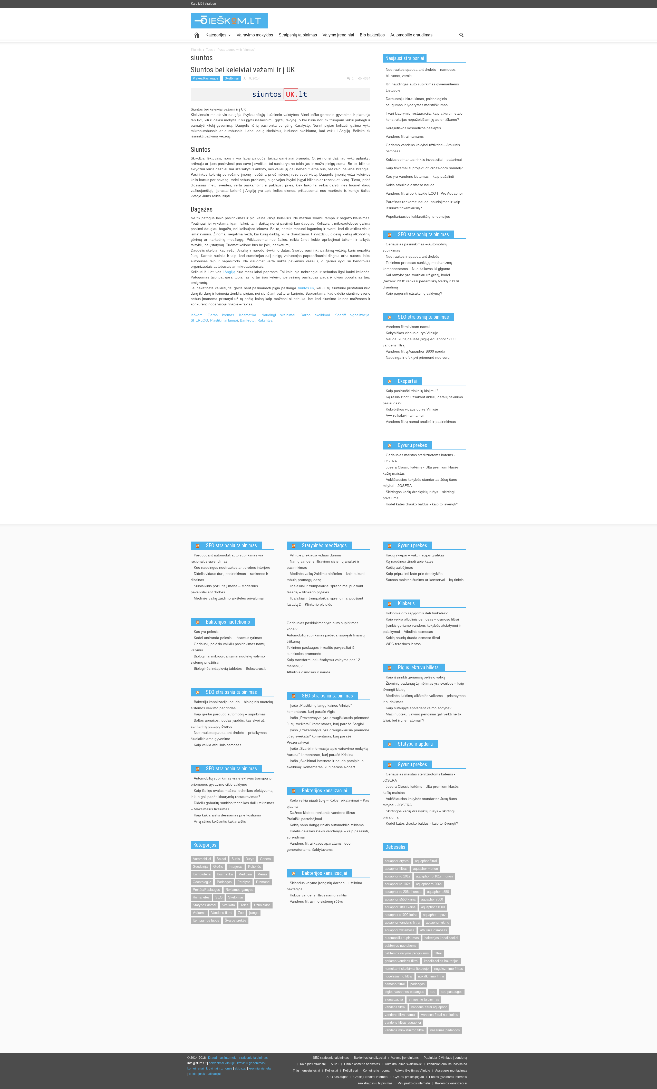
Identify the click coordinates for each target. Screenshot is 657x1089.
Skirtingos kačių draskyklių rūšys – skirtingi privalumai (419, 495)
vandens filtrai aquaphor (429, 1007)
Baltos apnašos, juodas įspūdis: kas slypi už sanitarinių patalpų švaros (228, 723)
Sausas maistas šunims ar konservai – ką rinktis (424, 580)
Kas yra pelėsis (206, 632)
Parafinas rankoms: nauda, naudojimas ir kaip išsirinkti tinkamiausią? (423, 205)
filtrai (438, 953)
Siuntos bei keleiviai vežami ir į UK (243, 69)
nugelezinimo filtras (448, 969)
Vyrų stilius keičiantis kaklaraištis (220, 821)
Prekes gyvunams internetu (448, 1077)
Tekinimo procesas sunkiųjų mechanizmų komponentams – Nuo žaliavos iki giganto (417, 266)
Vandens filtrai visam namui (408, 327)
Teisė (244, 905)
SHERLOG (199, 320)
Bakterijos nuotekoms (228, 622)
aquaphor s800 (432, 899)
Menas (262, 874)
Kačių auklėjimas (399, 567)
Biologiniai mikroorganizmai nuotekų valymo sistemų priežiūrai (228, 659)
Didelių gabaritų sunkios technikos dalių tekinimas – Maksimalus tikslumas (232, 806)
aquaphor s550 (438, 892)
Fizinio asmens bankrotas (362, 1064)
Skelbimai (232, 78)
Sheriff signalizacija (352, 315)
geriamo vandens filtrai (401, 961)
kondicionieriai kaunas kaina (447, 1064)
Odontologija (202, 882)
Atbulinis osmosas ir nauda (308, 672)
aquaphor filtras (396, 869)
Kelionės (254, 866)
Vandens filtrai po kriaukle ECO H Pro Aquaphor (424, 193)
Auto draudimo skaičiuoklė (403, 1064)
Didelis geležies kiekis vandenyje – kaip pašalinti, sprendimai (328, 834)
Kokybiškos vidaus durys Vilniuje (412, 333)
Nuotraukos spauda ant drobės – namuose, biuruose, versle (421, 72)
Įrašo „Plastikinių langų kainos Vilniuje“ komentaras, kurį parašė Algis (319, 708)
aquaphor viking (437, 922)
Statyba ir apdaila (415, 744)
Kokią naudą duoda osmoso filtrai (413, 638)
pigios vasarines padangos (404, 992)
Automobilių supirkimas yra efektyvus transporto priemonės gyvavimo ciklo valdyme (231, 781)
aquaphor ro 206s (429, 884)
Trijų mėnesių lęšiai (306, 1070)
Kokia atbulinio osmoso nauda (410, 185)
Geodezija (200, 866)
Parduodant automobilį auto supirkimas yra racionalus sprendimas (227, 558)
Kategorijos (214, 37)
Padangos (224, 882)
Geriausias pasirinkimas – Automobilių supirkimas (415, 247)
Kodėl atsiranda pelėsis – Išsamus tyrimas (228, 638)
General (266, 859)
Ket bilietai (350, 1070)
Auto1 (335, 1064)
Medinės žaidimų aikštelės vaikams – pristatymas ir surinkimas (424, 699)
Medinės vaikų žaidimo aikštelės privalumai (229, 598)
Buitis (235, 859)
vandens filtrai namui (400, 1015)
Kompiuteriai (202, 874)
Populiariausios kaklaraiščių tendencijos (418, 216)
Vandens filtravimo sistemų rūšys (316, 901)
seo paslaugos (451, 992)
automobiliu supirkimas (402, 938)
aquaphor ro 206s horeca (403, 892)
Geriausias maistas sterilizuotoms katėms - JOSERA (419, 458)
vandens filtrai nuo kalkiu (439, 1015)
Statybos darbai (204, 905)
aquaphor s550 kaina (400, 899)
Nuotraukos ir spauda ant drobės (412, 256)
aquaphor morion (425, 869)
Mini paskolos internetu (414, 1083)
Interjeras (236, 866)
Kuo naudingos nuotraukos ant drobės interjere (232, 567)
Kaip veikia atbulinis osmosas (217, 745)
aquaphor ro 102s (397, 884)
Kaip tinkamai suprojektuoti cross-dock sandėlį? (424, 168)
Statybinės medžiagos (324, 545)
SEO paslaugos (337, 1077)
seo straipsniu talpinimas (375, 1083)
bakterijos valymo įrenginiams (407, 953)
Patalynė (243, 882)
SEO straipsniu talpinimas (231, 545)
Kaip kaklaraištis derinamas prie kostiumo (227, 815)
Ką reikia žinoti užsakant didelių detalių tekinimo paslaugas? (423, 400)
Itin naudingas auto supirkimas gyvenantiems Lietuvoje (422, 87)
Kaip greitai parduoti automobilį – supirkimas (230, 714)
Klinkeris (406, 603)
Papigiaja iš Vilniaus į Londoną (445, 1058)
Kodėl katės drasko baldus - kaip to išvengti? (422, 504)
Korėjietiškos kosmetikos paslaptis (413, 128)
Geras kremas (221, 315)
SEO (219, 897)
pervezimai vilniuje (222, 1063)
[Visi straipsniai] (197, 35)
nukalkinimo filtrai (431, 976)
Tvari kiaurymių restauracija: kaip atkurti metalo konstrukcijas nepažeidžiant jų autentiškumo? (424, 116)
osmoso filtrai (395, 984)
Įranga (253, 913)
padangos (417, 984)
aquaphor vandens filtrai (402, 922)
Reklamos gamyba (239, 890)
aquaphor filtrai (426, 861)
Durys (250, 859)
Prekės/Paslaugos (205, 78)
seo (432, 992)
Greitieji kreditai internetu (370, 1077)
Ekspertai (407, 381)
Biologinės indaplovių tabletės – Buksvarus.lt (230, 668)
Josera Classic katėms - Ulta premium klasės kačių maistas (421, 470)
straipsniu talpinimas (424, 999)
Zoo (241, 913)
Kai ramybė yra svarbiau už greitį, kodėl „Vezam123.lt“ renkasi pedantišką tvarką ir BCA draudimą (421, 281)
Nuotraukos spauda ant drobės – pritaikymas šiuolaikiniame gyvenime (229, 736)
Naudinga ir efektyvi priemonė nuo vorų (418, 357)
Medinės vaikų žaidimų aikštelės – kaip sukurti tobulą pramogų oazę (325, 577)
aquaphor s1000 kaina (401, 915)
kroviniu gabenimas (251, 1063)
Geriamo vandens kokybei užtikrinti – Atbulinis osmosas (423, 148)
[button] (461, 34)
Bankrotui (247, 320)
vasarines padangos (445, 1030)
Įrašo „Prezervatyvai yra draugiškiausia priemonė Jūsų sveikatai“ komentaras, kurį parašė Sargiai (328, 721)
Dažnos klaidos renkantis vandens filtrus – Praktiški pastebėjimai (322, 816)
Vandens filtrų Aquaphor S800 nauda (415, 351)
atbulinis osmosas (433, 930)
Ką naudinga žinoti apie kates (409, 561)
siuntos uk (305, 288)
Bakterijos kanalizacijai (324, 790)
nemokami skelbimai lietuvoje (407, 969)
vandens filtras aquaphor (403, 1022)
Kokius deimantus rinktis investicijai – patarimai (424, 159)
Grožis (218, 866)
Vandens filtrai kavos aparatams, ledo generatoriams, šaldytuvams (319, 846)
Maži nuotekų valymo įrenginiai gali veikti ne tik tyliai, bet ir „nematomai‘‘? (422, 717)
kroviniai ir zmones (219, 1068)
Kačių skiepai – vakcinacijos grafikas (415, 555)
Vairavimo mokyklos (255, 35)
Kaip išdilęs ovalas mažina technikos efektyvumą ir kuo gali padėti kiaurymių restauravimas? (232, 793)
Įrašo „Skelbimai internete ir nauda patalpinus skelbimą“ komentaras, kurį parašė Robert (325, 764)
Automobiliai (202, 859)
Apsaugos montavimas (451, 1070)
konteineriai (195, 1068)
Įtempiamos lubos (206, 920)
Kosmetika (247, 315)
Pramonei (263, 882)
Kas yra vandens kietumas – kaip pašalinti (420, 176)
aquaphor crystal (397, 861)
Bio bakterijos (372, 35)
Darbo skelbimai (315, 315)
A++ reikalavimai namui (404, 415)
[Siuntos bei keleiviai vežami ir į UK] (280, 94)
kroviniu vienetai (260, 1068)
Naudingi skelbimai (278, 315)
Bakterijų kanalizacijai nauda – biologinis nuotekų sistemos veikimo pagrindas (232, 705)
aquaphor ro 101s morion (434, 876)
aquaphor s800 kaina (400, 907)
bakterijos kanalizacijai (441, 938)
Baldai (221, 859)
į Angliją (229, 272)
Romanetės (201, 897)
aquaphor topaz (434, 915)
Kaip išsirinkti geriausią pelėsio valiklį (415, 677)
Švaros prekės (235, 920)
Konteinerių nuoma (376, 1070)
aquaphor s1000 (433, 907)
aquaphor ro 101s (397, 876)
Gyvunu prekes (412, 445)
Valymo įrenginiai (338, 35)
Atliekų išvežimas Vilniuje (412, 1070)
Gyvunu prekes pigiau (408, 1077)
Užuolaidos (262, 905)
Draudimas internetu (222, 1058)
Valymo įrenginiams (405, 1058)
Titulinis (196, 50)
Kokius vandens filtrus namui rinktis (318, 895)
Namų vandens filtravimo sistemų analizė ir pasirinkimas (323, 564)
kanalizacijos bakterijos (441, 961)
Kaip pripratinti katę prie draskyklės (414, 574)
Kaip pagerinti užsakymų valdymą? (414, 293)
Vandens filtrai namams (405, 136)
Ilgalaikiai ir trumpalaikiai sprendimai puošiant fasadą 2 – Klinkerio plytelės (325, 601)
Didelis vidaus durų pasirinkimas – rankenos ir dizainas (229, 577)
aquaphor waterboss (399, 930)
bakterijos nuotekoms (401, 945)
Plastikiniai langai (224, 320)
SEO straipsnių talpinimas (423, 234)
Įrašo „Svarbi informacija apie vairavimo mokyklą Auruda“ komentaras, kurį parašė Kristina (327, 751)
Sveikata (228, 905)
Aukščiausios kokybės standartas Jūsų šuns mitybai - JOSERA (420, 482)
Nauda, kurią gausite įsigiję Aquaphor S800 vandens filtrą (419, 342)
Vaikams (199, 913)
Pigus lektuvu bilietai (419, 667)
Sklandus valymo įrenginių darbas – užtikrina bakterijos (324, 886)
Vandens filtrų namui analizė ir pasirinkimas (421, 421)
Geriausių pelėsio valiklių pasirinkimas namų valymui (228, 647)
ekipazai (240, 1068)
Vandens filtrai (221, 913)
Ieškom (196, 315)
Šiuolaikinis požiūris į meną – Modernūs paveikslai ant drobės (224, 589)
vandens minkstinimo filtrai (404, 1030)
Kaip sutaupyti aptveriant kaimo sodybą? (418, 708)
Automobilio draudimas (411, 35)
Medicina (245, 874)
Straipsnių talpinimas (298, 35)
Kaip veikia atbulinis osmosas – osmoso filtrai (422, 619)
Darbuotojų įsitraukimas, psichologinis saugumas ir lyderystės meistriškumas (417, 102)
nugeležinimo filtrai (398, 976)
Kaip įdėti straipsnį (204, 3)
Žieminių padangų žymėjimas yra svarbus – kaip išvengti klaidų (423, 686)
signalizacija (394, 999)
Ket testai (331, 1070)
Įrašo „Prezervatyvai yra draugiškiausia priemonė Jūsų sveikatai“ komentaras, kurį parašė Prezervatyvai (328, 736)
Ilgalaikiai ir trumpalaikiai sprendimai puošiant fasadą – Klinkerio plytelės (325, 589)
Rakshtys (264, 320)
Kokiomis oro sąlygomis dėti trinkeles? (417, 613)
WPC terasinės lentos (403, 644)
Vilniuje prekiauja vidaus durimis (316, 555)
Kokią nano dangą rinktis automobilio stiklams (327, 825)
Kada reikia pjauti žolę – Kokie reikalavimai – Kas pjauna (328, 803)
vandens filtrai (395, 1007)
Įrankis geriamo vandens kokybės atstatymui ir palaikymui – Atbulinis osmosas (422, 628)
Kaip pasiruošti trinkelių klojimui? (412, 391)
